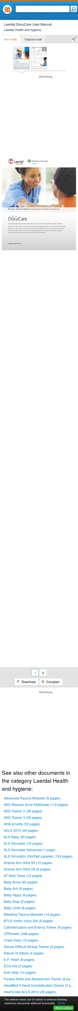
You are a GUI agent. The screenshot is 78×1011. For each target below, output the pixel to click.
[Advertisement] (39, 114)
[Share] (74, 39)
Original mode (33, 39)
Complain (52, 681)
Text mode (10, 39)
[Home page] (7, 9)
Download (28, 681)
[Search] (73, 9)
